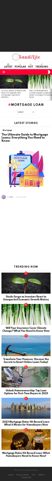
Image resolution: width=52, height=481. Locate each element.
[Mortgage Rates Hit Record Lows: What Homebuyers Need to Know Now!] (26, 439)
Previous (1, 87)
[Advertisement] (26, 26)
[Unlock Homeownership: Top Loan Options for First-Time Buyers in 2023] (26, 376)
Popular (20, 67)
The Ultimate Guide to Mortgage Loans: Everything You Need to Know (24, 137)
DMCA (41, 475)
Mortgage (7, 130)
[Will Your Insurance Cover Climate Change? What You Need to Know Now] (26, 314)
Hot (30, 67)
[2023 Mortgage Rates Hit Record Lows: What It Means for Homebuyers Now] (26, 408)
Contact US (26, 477)
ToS (33, 475)
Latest (8, 67)
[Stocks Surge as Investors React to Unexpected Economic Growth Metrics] (14, 82)
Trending (41, 67)
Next (50, 87)
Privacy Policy (22, 475)
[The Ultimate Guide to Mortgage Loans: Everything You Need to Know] (26, 169)
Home (10, 475)
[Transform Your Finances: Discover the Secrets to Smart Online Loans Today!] (26, 345)
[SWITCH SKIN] (49, 72)
